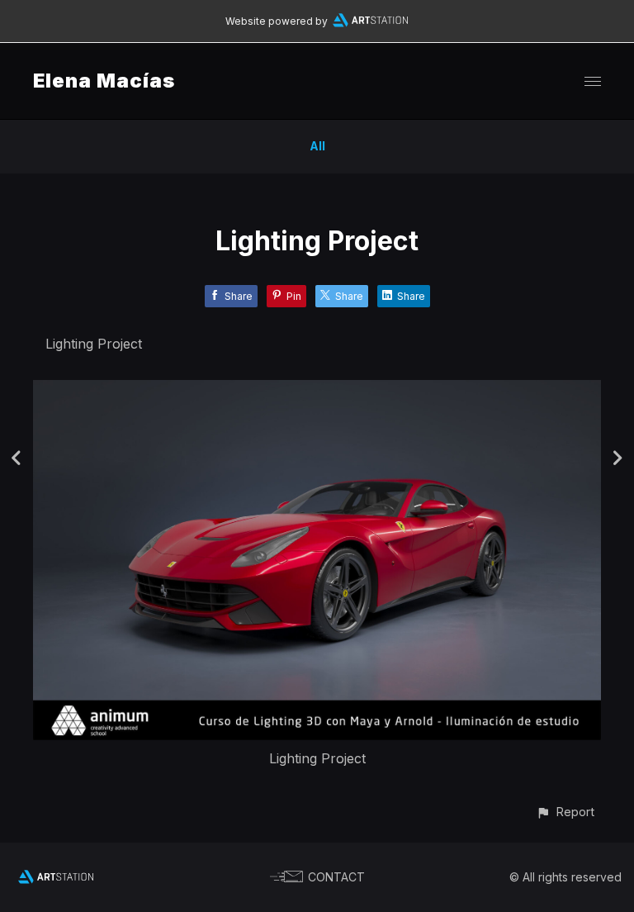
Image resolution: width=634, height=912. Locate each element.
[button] (565, 812)
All (317, 146)
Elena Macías (104, 81)
